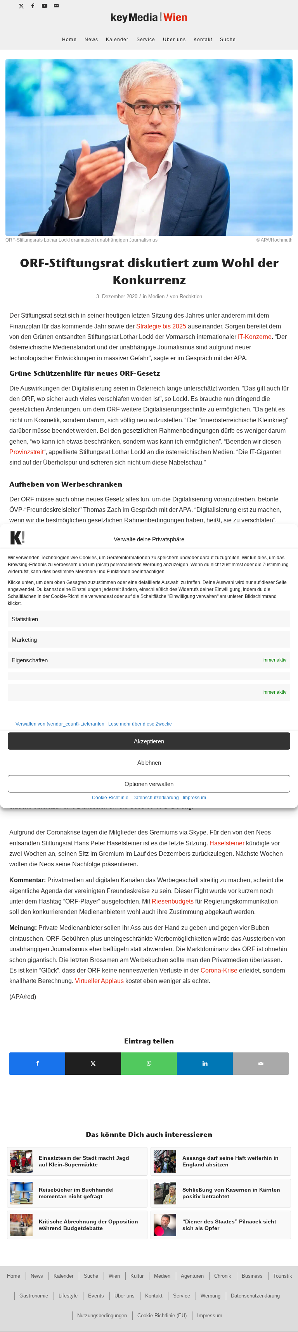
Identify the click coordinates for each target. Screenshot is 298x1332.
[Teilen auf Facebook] (37, 1063)
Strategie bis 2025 (161, 326)
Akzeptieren (149, 741)
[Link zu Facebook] (33, 6)
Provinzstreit (26, 452)
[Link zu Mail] (56, 6)
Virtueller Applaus (99, 981)
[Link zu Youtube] (44, 6)
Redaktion (191, 296)
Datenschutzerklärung (155, 797)
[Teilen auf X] (93, 1063)
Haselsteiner (227, 843)
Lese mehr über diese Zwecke (140, 724)
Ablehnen (149, 762)
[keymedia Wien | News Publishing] (149, 20)
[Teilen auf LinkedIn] (205, 1063)
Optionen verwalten (149, 783)
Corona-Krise (219, 970)
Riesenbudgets (173, 901)
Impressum (194, 797)
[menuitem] (69, 39)
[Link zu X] (21, 6)
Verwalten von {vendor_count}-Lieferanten (60, 724)
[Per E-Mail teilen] (261, 1063)
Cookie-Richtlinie (110, 797)
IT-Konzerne (255, 336)
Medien (156, 296)
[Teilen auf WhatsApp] (149, 1063)
